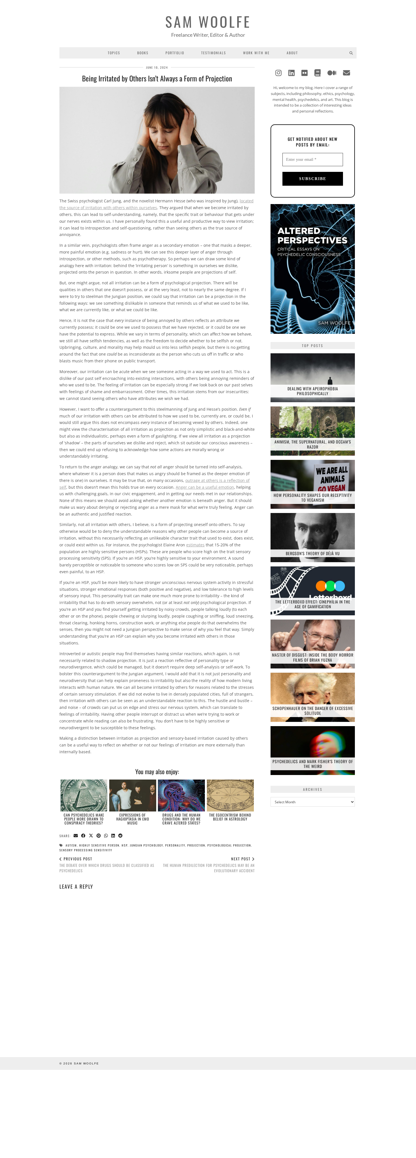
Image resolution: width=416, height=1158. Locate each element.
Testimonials (213, 52)
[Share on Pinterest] (99, 836)
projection (196, 845)
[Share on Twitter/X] (91, 836)
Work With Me (256, 52)
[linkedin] (291, 72)
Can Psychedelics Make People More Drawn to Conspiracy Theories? (84, 819)
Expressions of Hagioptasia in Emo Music (132, 819)
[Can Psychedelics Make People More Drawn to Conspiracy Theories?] (84, 795)
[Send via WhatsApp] (106, 836)
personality (175, 845)
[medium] (331, 72)
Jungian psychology (146, 845)
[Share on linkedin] (113, 836)
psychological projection (229, 845)
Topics (114, 52)
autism (71, 845)
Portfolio (175, 52)
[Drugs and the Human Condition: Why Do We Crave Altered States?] (181, 795)
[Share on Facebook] (83, 836)
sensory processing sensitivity (85, 850)
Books (143, 52)
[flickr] (304, 72)
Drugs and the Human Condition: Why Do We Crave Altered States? (181, 819)
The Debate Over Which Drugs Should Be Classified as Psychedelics (106, 864)
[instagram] (278, 72)
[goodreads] (317, 72)
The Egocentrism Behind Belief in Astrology (230, 817)
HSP (125, 845)
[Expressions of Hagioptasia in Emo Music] (132, 795)
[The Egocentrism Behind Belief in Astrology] (230, 795)
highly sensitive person (99, 845)
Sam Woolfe (208, 21)
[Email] (346, 72)
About (292, 52)
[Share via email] (76, 836)
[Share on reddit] (121, 836)
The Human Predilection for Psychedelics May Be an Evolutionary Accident (209, 864)
